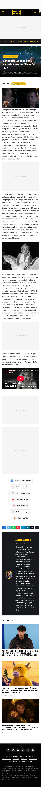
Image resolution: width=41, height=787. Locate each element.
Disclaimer (33, 759)
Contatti (16, 759)
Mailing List (6, 759)
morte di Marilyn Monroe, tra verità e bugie (20, 227)
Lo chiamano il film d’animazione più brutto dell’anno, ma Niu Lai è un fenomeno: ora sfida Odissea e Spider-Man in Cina (20, 690)
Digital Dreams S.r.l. (28, 766)
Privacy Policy (14, 761)
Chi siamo (15, 756)
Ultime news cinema (10, 56)
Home (8, 756)
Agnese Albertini (23, 539)
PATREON (32, 12)
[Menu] (3, 11)
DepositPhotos (6, 772)
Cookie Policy (27, 761)
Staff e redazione (26, 756)
